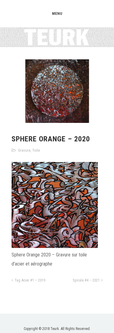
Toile (36, 150)
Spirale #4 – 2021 (86, 280)
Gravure (24, 150)
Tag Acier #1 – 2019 (30, 280)
